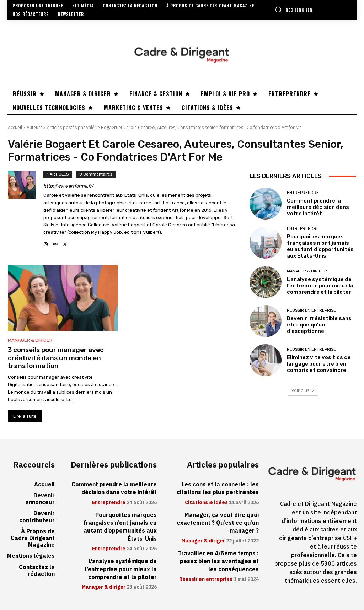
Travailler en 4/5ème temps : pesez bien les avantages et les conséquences (218, 561)
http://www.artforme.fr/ (68, 186)
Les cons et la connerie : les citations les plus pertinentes (218, 488)
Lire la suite (24, 416)
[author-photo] (25, 209)
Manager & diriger (30, 340)
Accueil (15, 127)
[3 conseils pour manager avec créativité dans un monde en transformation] (63, 298)
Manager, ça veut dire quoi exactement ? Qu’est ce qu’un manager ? (218, 523)
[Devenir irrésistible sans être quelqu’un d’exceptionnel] (266, 321)
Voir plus (300, 390)
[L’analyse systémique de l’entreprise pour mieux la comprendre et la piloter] (266, 282)
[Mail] (55, 242)
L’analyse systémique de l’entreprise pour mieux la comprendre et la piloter (320, 285)
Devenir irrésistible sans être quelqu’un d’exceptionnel (319, 324)
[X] (65, 242)
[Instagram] (45, 242)
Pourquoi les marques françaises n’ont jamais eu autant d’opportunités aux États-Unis (320, 246)
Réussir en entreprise (311, 310)
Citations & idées (206, 503)
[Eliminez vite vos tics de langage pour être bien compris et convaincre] (266, 360)
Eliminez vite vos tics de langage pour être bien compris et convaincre (319, 363)
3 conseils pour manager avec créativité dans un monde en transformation (56, 358)
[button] (293, 9)
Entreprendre (303, 193)
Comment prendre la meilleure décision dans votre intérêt (318, 207)
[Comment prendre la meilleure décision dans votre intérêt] (266, 204)
